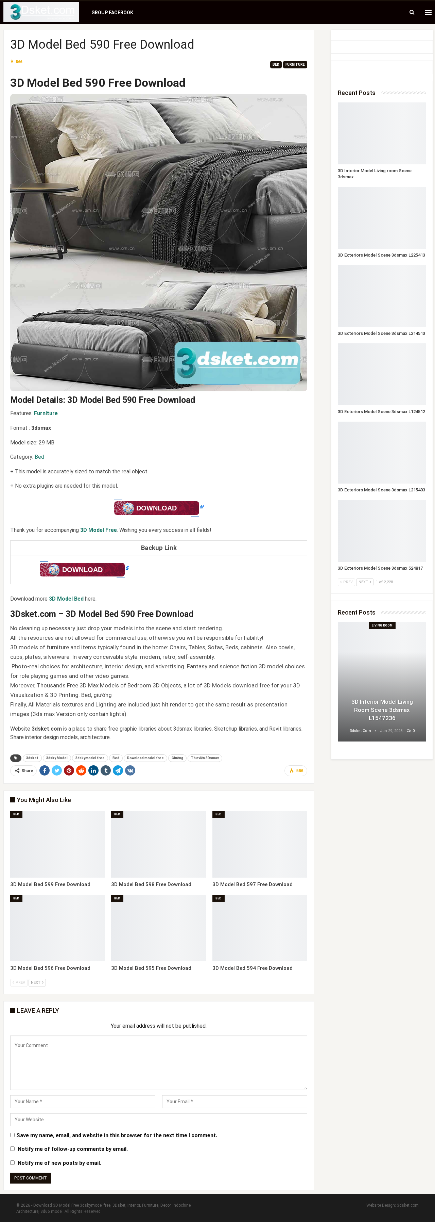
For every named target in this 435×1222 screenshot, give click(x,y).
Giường (177, 758)
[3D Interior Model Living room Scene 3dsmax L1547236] (382, 133)
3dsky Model (57, 758)
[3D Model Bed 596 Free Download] (57, 928)
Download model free (145, 758)
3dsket (32, 758)
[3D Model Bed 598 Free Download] (158, 844)
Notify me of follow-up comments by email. (73, 1149)
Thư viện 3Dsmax (205, 758)
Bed (276, 64)
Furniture (295, 64)
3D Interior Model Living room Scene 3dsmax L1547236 (382, 709)
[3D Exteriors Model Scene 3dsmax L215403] (382, 453)
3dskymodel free (90, 758)
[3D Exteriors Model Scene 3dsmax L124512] (382, 374)
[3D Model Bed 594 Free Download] (259, 928)
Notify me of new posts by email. (59, 1163)
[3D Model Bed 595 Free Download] (158, 928)
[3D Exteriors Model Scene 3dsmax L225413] (382, 218)
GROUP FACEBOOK (112, 12)
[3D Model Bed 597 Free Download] (259, 844)
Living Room (382, 625)
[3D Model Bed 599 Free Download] (57, 844)
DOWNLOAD (156, 508)
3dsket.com (408, 1205)
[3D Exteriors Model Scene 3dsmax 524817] (382, 531)
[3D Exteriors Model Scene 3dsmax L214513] (382, 296)
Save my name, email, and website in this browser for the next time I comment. (116, 1135)
